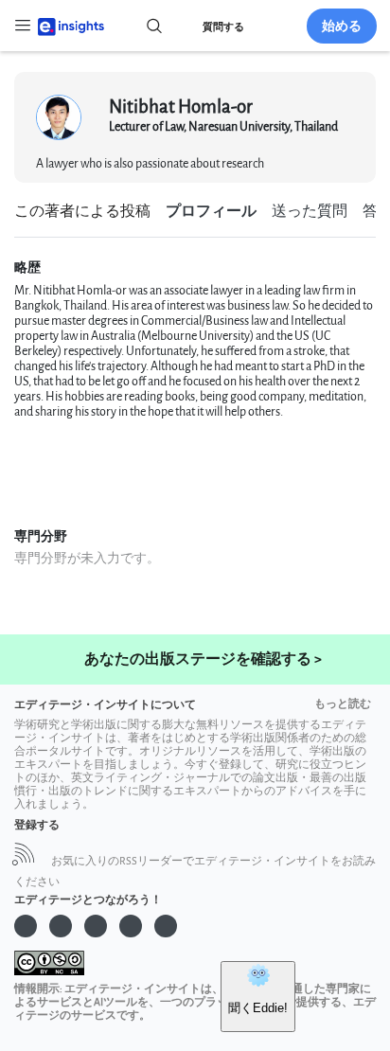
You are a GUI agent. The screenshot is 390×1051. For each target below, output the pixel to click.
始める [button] (342, 26)
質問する (223, 27)
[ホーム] (71, 25)
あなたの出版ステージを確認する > (203, 659)
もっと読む (342, 704)
